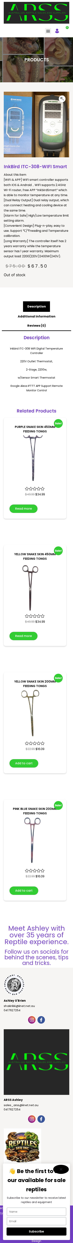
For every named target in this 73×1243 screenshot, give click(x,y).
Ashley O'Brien (15, 1001)
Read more (23, 508)
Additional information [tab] (36, 316)
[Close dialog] (61, 1169)
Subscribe (36, 1231)
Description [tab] (36, 306)
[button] (48, 31)
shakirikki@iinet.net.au (19, 1006)
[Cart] (65, 30)
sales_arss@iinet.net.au (21, 1105)
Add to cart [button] (24, 763)
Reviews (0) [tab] (36, 325)
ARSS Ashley (13, 1100)
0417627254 (12, 1010)
